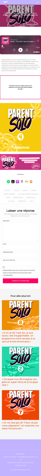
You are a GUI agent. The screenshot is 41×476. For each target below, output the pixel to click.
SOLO (32, 201)
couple (16, 190)
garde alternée (9, 194)
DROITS (25, 190)
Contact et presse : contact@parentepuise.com (20, 457)
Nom (5, 244)
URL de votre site (9, 260)
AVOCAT (7, 190)
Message (6, 221)
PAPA (8, 197)
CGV (20, 460)
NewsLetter (20, 454)
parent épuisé (18, 197)
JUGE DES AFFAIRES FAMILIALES (28, 194)
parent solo (31, 197)
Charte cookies (20, 465)
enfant (33, 190)
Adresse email (8, 252)
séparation (22, 201)
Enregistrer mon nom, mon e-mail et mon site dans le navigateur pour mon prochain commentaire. (19, 273)
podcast (11, 201)
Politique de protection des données (20, 462)
